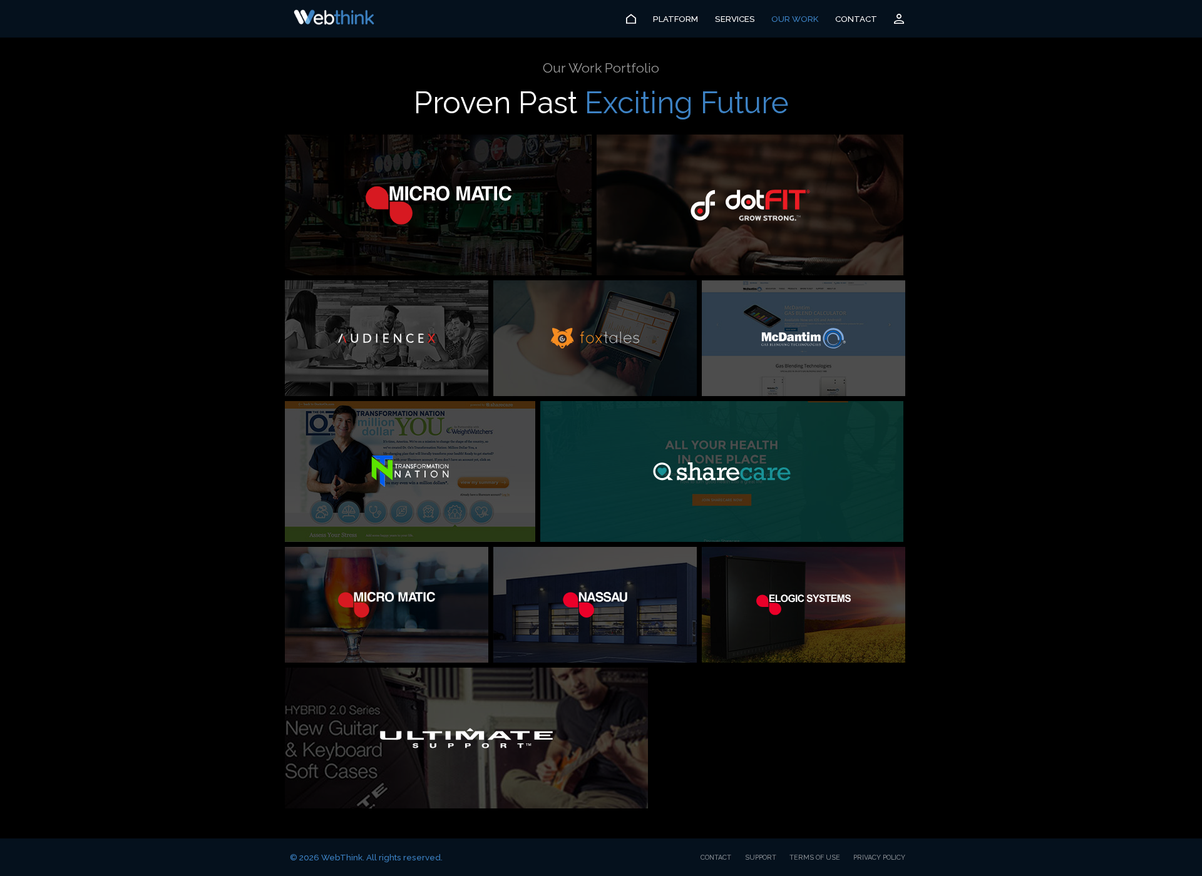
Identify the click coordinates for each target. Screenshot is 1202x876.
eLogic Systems (803, 605)
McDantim (803, 338)
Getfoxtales (595, 338)
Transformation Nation (410, 471)
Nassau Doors (595, 605)
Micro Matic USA (438, 205)
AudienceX (386, 338)
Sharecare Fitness (721, 471)
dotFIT (750, 205)
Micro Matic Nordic (386, 605)
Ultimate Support (466, 738)
